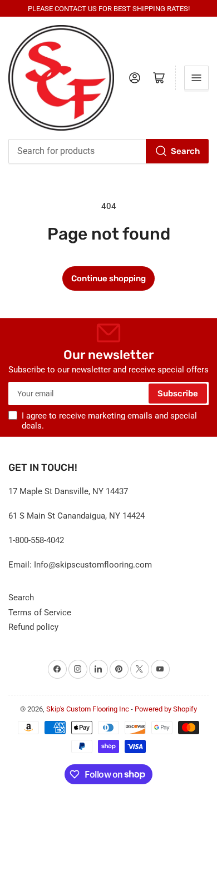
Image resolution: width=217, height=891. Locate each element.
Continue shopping (108, 278)
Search (185, 151)
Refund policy (33, 627)
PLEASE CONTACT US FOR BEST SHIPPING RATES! (109, 8)
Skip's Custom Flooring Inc (87, 709)
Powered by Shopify (166, 709)
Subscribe (177, 394)
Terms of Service (39, 613)
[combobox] (108, 151)
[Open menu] (196, 78)
